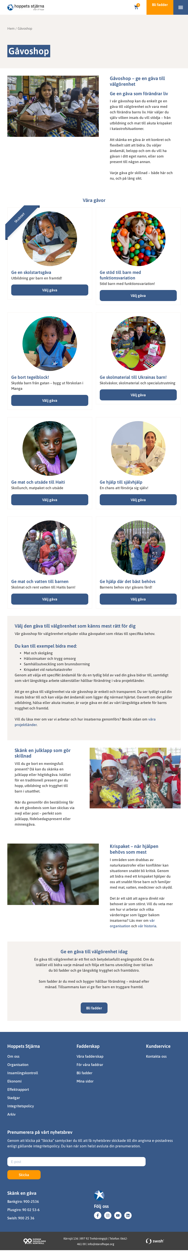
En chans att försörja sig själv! (124, 488)
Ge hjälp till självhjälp (121, 482)
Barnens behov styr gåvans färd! (126, 587)
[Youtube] (118, 1215)
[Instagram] (107, 1215)
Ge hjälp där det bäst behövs (127, 581)
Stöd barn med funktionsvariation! (127, 283)
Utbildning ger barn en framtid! (36, 278)
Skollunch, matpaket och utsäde (37, 488)
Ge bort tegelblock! (30, 377)
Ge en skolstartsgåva (31, 272)
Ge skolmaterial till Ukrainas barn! (133, 377)
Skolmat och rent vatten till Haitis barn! (43, 587)
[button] (181, 7)
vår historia (147, 926)
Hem (10, 28)
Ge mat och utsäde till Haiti (38, 482)
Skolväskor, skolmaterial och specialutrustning (137, 383)
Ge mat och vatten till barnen (40, 581)
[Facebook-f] (97, 1215)
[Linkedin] (128, 1215)
